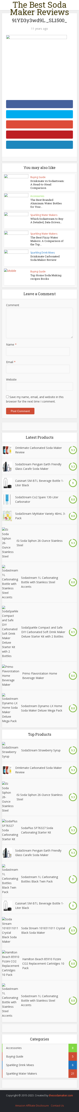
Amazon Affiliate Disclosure (32, 1105)
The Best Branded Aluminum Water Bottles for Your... (46, 203)
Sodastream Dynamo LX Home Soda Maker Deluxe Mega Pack (41, 708)
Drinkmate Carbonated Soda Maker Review (45, 258)
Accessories (37, 196)
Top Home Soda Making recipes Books (45, 277)
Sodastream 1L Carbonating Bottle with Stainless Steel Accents (39, 582)
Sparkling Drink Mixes (42, 252)
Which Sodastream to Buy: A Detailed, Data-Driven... (47, 220)
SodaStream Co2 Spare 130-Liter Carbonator (36, 499)
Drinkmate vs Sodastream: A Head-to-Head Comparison (47, 184)
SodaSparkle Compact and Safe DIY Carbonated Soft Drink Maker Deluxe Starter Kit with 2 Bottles (43, 632)
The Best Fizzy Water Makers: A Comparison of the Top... (46, 241)
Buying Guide (38, 177)
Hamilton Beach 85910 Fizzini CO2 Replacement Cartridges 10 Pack (43, 963)
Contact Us (57, 1105)
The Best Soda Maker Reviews (39, 8)
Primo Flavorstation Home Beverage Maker (39, 675)
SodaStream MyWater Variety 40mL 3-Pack (40, 516)
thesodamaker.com (61, 1095)
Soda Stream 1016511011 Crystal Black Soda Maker (43, 930)
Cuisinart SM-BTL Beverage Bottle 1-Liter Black (39, 483)
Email (11, 362)
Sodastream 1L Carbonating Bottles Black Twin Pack (39, 879)
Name (11, 344)
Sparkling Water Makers (43, 215)
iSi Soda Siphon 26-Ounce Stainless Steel (40, 543)
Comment (12, 305)
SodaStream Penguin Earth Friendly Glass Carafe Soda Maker (38, 466)
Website (11, 379)
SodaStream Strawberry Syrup (41, 750)
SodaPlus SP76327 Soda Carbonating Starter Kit (37, 830)
